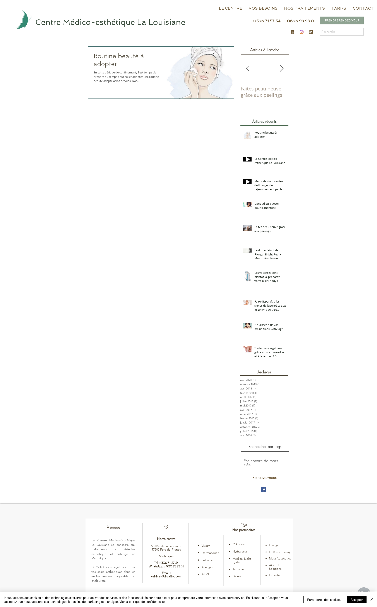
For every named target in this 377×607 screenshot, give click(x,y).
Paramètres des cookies (324, 599)
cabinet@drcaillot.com (166, 576)
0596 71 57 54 (169, 563)
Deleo (237, 576)
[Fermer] (371, 600)
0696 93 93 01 (175, 566)
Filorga (273, 545)
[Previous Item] (248, 68)
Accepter (357, 599)
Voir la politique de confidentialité (142, 601)
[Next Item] (282, 68)
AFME (206, 574)
